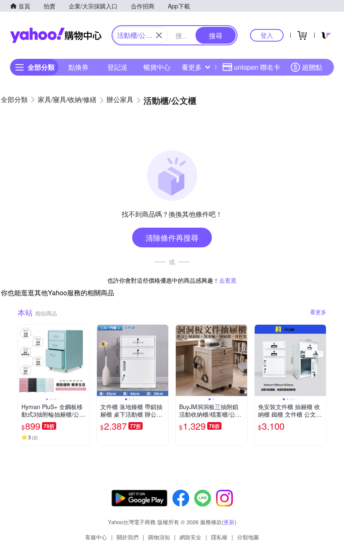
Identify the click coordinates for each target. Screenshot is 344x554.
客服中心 (96, 537)
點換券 (78, 67)
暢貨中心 (156, 67)
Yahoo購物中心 (56, 35)
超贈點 (312, 67)
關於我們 (127, 537)
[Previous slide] (23, 360)
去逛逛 (228, 280)
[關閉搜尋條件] (159, 35)
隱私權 (219, 537)
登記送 (117, 67)
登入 (267, 35)
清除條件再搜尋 (172, 237)
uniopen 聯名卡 (257, 67)
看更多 (192, 67)
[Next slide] (83, 360)
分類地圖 (248, 537)
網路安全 (190, 537)
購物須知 (159, 537)
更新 (229, 522)
